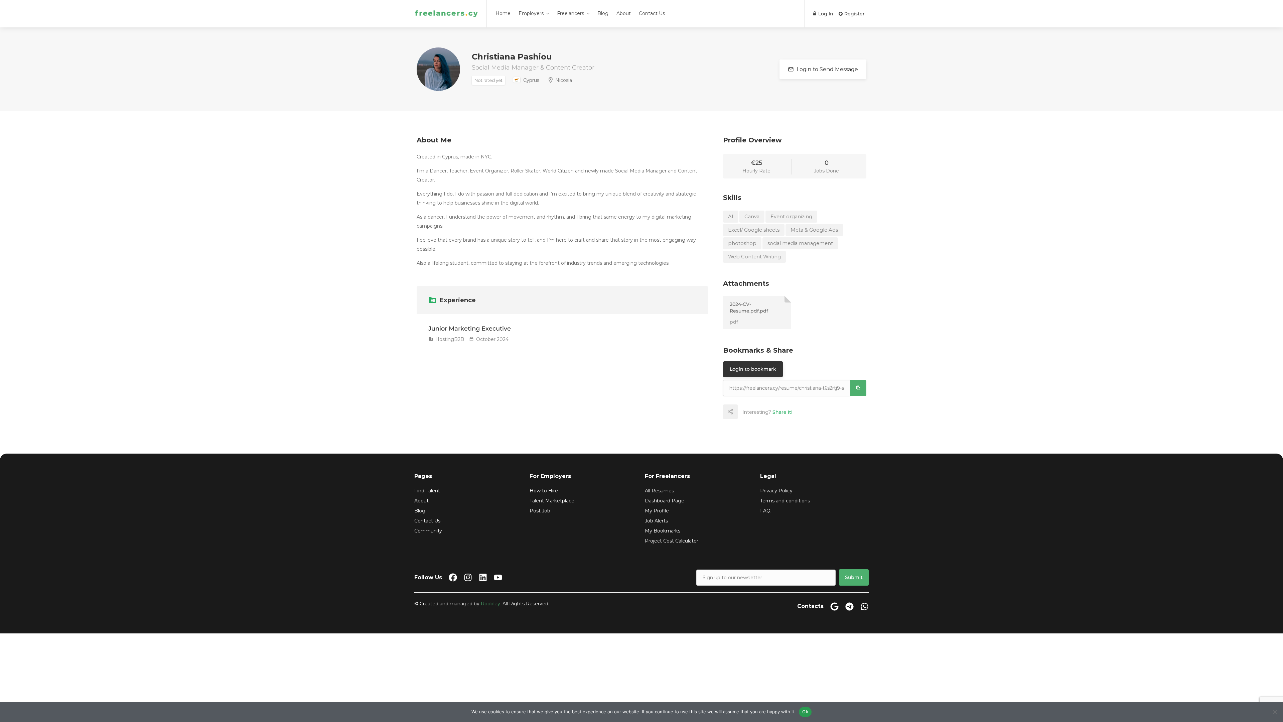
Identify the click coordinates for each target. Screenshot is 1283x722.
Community (428, 531)
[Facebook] (453, 577)
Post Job (540, 511)
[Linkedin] (483, 577)
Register (854, 14)
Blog (602, 13)
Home (503, 13)
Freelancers (570, 13)
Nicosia (563, 80)
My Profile (657, 511)
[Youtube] (498, 577)
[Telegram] (849, 606)
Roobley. (491, 604)
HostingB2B (449, 339)
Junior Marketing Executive (469, 328)
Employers (531, 13)
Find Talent (427, 491)
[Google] (834, 606)
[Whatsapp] (864, 606)
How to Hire (544, 491)
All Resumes (659, 491)
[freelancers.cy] (446, 5)
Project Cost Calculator (671, 541)
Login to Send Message (826, 69)
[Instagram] (468, 577)
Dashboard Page (664, 501)
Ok (805, 711)
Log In (825, 14)
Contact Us (652, 13)
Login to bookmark (753, 369)
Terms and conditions (785, 501)
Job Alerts (656, 521)
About (623, 13)
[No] (1274, 712)
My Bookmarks (662, 531)
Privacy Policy (776, 491)
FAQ (765, 511)
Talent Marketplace (552, 501)
